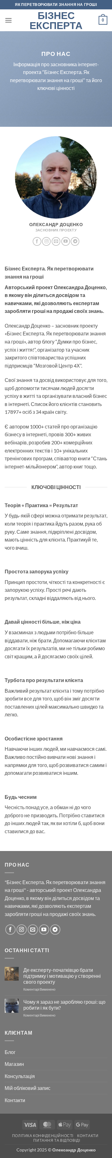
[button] (8, 20)
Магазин (14, 1064)
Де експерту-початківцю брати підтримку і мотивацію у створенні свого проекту (62, 976)
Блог (10, 1052)
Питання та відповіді (56, 1140)
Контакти (15, 1100)
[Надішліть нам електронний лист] (56, 241)
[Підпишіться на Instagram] (46, 241)
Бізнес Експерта (56, 20)
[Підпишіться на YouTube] (65, 241)
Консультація (20, 1076)
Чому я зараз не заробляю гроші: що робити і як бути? (64, 1005)
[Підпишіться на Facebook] (37, 241)
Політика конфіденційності (42, 1135)
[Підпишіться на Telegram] (75, 241)
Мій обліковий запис (27, 1088)
